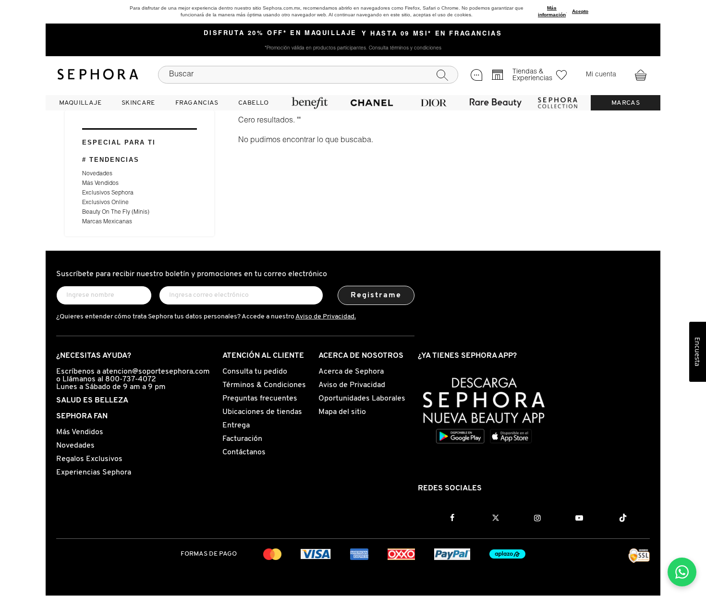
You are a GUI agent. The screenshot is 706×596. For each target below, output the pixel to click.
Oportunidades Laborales (361, 398)
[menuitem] (80, 102)
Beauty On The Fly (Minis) (115, 212)
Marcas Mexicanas (107, 222)
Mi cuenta (601, 75)
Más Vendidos (100, 183)
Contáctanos (244, 452)
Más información (552, 11)
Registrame (376, 295)
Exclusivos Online (105, 203)
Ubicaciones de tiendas (262, 412)
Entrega (236, 425)
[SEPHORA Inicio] (98, 74)
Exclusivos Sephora (108, 193)
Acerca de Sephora (351, 372)
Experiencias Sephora (93, 472)
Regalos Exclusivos (89, 459)
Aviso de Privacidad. (325, 316)
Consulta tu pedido (254, 372)
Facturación (242, 439)
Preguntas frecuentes (259, 398)
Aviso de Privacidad (351, 385)
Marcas (625, 103)
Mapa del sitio (342, 412)
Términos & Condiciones (264, 385)
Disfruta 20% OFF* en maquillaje (280, 33)
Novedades (97, 174)
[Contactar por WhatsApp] (682, 572)
